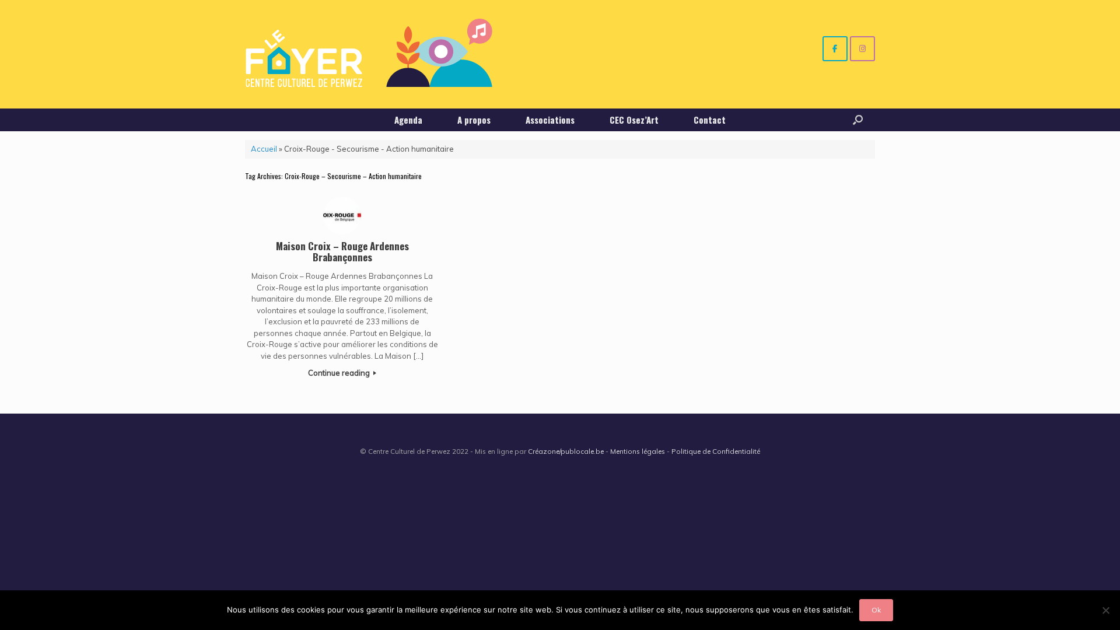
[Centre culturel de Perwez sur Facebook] (835, 48)
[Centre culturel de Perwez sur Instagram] (862, 48)
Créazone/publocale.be (566, 451)
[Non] (1105, 610)
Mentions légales (637, 451)
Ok (876, 610)
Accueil (264, 148)
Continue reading (340, 372)
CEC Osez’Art (634, 119)
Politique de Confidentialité (715, 451)
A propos (474, 119)
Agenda (408, 119)
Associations (550, 119)
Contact (710, 119)
